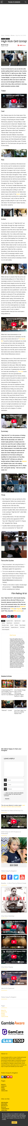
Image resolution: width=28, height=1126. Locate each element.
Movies (12, 35)
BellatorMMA (4, 1104)
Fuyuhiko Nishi (9, 620)
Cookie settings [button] (6, 1122)
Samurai (24, 461)
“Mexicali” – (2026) (6, 710)
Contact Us (4, 1012)
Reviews (7, 35)
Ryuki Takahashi (5, 627)
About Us (3, 1010)
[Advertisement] (14, 19)
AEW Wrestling (4, 1102)
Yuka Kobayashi (5, 629)
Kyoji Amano (9, 623)
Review (16, 625)
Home (2, 35)
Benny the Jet (4, 1105)
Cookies (3, 1015)
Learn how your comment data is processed (13, 806)
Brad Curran (4, 45)
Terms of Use (4, 1016)
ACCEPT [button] (14, 1122)
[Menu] (2, 2)
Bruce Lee (3, 1107)
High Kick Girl (17, 620)
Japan (23, 620)
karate (18, 194)
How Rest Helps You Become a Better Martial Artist (20, 712)
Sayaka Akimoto (14, 627)
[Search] (25, 2)
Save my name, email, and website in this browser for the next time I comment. (13, 794)
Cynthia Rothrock (5, 1108)
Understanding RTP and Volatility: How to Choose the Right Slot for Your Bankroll (7, 692)
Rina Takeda (22, 625)
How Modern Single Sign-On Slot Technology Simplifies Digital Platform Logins (20, 693)
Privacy (3, 1013)
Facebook (22, 606)
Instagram (18, 608)
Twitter (12, 608)
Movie (11, 625)
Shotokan (22, 627)
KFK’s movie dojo (18, 611)
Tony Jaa (20, 371)
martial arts (16, 623)
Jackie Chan (4, 1110)
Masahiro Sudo (5, 625)
